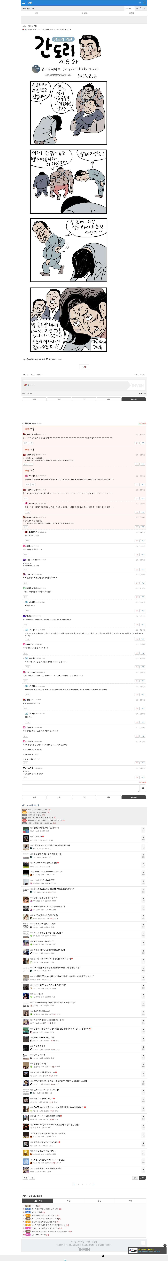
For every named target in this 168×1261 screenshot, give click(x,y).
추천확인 (25, 375)
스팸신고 (40, 375)
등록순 (34, 423)
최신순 (39, 423)
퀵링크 (89, 1242)
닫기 (165, 1245)
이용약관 (60, 1245)
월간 (99, 1201)
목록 (34, 399)
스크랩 (142, 375)
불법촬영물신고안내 (103, 1245)
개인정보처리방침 (72, 1245)
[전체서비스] (144, 2)
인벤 (30, 3)
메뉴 (23, 393)
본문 (59, 399)
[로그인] (139, 2)
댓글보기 (134, 797)
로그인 (73, 1242)
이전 (84, 399)
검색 (134, 1178)
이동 (31, 443)
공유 (135, 375)
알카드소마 (28, 29)
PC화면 (81, 1242)
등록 (142, 788)
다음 (108, 399)
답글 (25, 443)
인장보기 (29, 393)
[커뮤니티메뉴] (23, 2)
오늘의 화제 (38, 1201)
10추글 (131, 13)
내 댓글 (84, 13)
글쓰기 (144, 8)
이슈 (130, 1201)
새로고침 (143, 423)
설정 (95, 1242)
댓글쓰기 (134, 399)
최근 (25, 1178)
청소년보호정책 (88, 1245)
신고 (32, 375)
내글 (36, 13)
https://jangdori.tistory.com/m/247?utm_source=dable (42, 359)
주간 (68, 1201)
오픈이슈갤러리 (28, 8)
